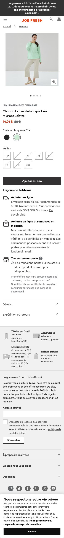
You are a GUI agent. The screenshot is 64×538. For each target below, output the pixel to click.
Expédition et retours (16, 314)
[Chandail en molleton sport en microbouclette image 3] (37, 95)
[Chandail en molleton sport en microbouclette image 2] (34, 95)
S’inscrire (13, 440)
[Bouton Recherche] (51, 19)
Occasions (9, 476)
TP (8, 156)
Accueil (7, 26)
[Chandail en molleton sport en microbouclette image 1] (30, 95)
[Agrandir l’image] (54, 82)
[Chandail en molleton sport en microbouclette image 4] (40, 95)
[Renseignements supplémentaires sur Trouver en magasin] (41, 258)
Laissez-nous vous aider (17, 465)
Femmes (23, 26)
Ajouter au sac (32, 181)
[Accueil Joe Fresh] (32, 20)
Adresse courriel (12, 407)
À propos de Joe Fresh (16, 455)
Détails (7, 304)
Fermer (32, 531)
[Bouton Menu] (5, 20)
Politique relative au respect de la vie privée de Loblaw (28, 522)
